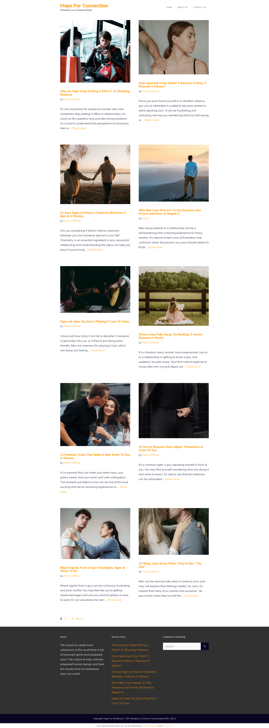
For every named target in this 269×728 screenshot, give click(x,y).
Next (80, 618)
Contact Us (199, 7)
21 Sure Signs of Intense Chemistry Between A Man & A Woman (93, 214)
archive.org (167, 726)
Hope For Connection (84, 6)
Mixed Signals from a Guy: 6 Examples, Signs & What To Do (92, 569)
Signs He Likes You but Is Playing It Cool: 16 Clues (94, 321)
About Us (183, 7)
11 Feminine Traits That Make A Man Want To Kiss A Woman (95, 456)
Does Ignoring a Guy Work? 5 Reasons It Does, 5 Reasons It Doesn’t (173, 84)
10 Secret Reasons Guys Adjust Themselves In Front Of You (171, 448)
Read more (79, 128)
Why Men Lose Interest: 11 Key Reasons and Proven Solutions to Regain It (170, 211)
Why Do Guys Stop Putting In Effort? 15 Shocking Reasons (95, 92)
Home (169, 7)
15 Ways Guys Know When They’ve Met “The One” (170, 565)
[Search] (205, 646)
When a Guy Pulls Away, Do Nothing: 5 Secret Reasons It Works (170, 336)
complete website (149, 726)
